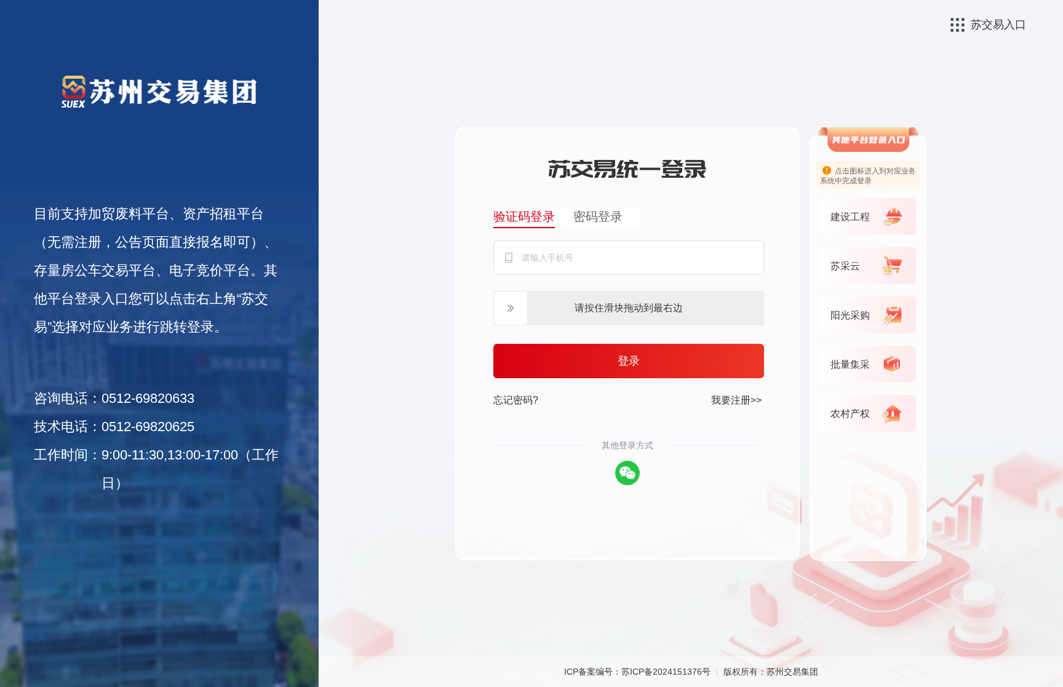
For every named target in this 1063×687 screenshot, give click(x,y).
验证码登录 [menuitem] (524, 216)
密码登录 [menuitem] (598, 216)
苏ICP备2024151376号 (666, 672)
